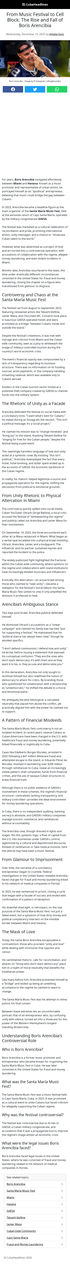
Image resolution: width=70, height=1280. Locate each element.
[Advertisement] (35, 138)
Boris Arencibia (16, 1184)
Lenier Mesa (14, 1224)
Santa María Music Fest (21, 1191)
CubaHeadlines (36, 4)
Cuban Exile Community (21, 1231)
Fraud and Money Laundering (25, 1244)
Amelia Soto (56, 34)
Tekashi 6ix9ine (16, 1217)
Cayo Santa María (17, 1237)
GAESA (11, 1211)
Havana (11, 1204)
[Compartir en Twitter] (35, 89)
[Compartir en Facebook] (13, 89)
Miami (10, 1197)
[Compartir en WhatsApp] (57, 89)
